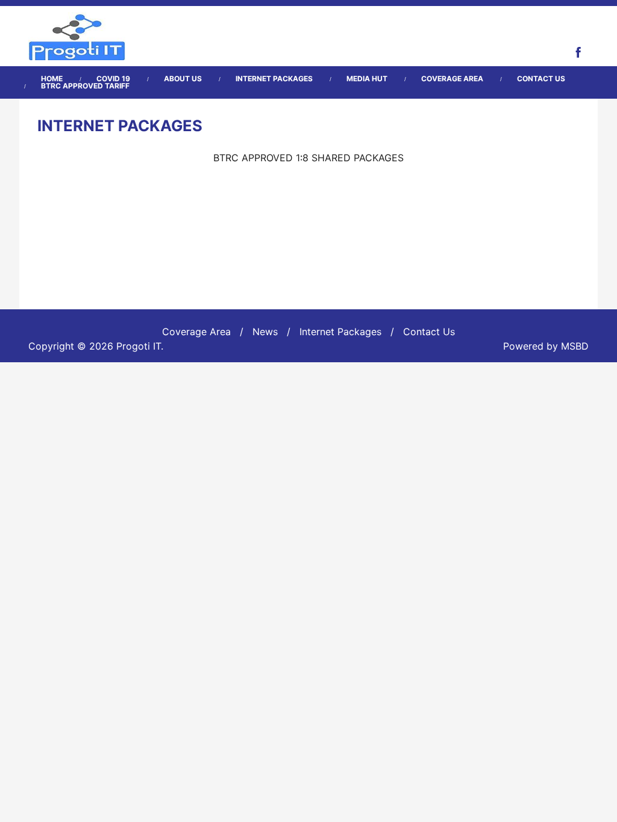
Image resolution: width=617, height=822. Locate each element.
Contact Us (541, 78)
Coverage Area (452, 78)
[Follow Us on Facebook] (578, 51)
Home (52, 78)
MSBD (575, 346)
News (265, 332)
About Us (183, 78)
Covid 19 (113, 78)
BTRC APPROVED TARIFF (85, 86)
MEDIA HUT (366, 78)
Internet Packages (274, 78)
